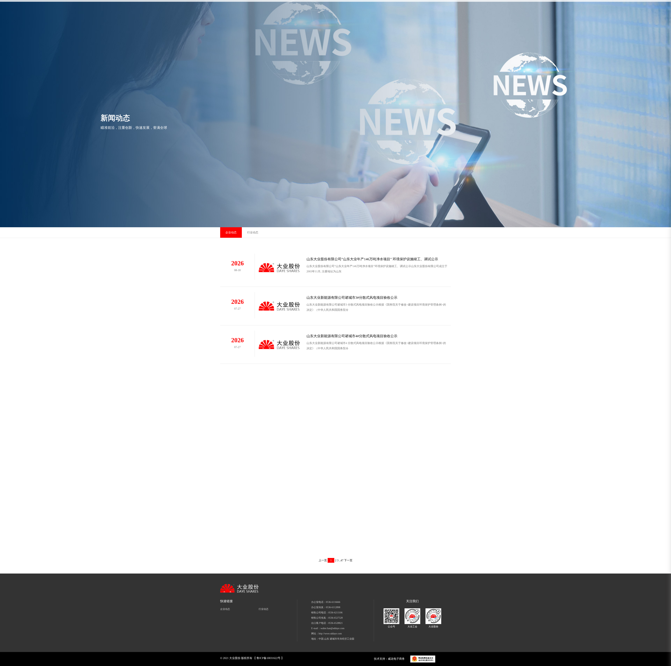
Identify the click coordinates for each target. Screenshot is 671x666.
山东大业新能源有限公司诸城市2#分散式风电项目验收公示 (351, 392)
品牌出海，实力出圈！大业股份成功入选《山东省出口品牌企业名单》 (360, 469)
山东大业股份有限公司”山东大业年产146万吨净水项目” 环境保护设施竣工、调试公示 (372, 259)
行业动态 (252, 232)
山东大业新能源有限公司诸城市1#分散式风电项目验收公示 (351, 430)
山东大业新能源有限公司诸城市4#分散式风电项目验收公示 (351, 336)
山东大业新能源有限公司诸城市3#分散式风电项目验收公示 (351, 297)
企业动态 (231, 232)
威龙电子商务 (396, 658)
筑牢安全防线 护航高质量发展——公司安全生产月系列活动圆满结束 (359, 507)
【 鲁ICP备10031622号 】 (268, 658)
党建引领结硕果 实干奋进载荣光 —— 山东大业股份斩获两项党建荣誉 (360, 546)
